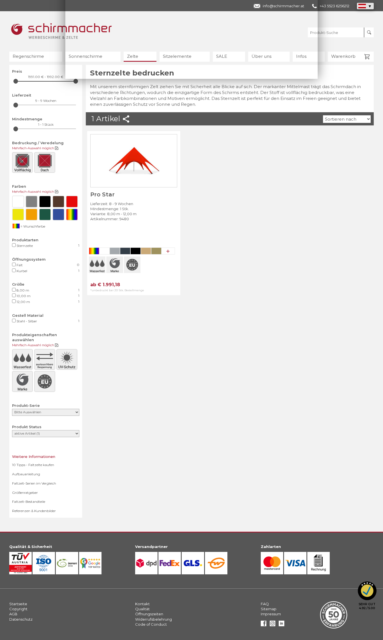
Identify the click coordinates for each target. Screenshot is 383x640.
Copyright (18, 609)
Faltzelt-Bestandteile (28, 501)
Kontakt (142, 604)
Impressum (271, 614)
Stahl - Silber (47, 321)
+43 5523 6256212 (334, 6)
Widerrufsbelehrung (153, 619)
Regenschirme (28, 56)
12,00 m (47, 301)
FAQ (265, 604)
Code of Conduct (151, 624)
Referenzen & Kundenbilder (34, 511)
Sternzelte (47, 245)
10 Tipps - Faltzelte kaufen (33, 465)
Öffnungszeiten (149, 614)
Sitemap (268, 609)
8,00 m (47, 290)
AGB (13, 614)
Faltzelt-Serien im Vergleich (34, 483)
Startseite (18, 604)
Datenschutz (21, 619)
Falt (47, 265)
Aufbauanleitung (26, 474)
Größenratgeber (25, 492)
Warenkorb (343, 56)
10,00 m (47, 295)
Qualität (142, 609)
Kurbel (47, 271)
